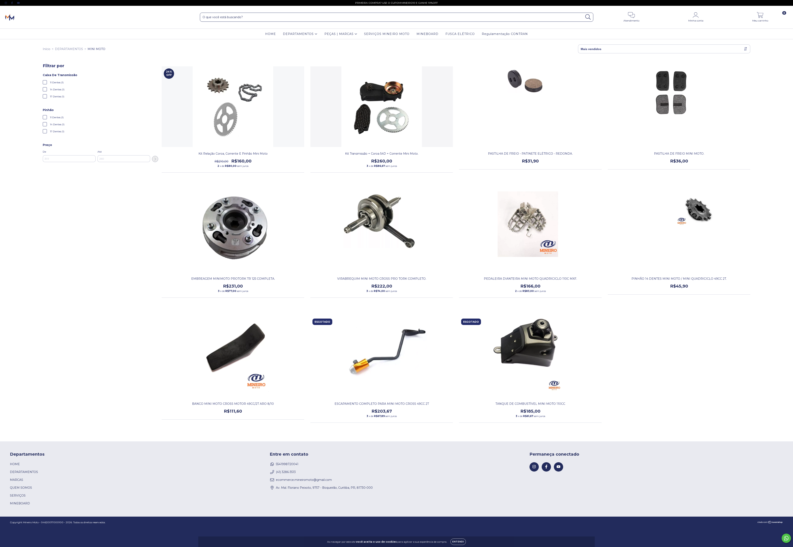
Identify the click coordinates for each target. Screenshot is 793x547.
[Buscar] (588, 17)
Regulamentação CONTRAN (505, 34)
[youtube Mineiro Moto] (18, 3)
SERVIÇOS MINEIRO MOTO (387, 34)
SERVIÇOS (18, 495)
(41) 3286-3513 (286, 472)
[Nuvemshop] (770, 522)
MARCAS (16, 480)
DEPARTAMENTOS (299, 34)
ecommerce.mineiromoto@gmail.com (304, 480)
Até (99, 151)
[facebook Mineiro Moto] (12, 3)
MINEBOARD (427, 34)
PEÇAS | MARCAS (339, 34)
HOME (270, 34)
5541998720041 (287, 464)
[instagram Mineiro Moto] (6, 3)
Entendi (458, 541)
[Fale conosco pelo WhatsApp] (786, 538)
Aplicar (155, 159)
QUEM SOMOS (21, 488)
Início (46, 49)
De (44, 151)
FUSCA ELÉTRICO (460, 34)
